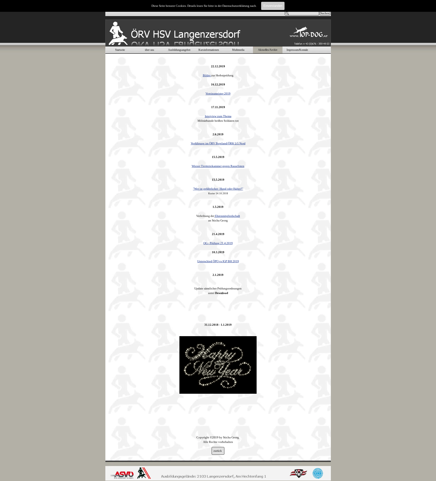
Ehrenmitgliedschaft (227, 216)
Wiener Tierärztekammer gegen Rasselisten (218, 166)
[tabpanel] (218, 252)
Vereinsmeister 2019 (218, 93)
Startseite (120, 49)
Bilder (207, 75)
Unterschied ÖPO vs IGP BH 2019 (218, 261)
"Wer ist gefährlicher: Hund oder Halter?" (218, 188)
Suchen (324, 13)
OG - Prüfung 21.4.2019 (218, 243)
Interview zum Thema (218, 116)
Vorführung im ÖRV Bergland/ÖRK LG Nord (218, 143)
